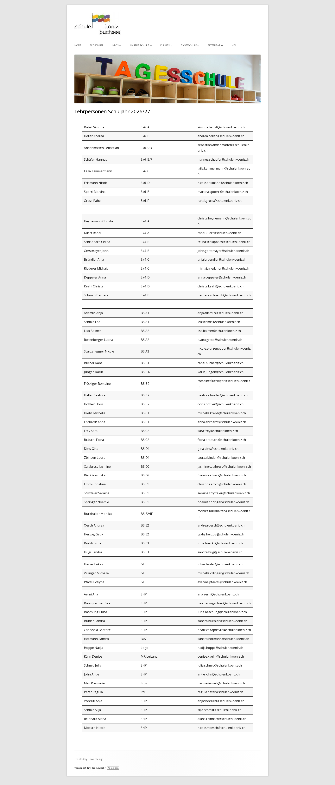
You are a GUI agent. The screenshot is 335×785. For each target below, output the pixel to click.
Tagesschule (189, 45)
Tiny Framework (95, 768)
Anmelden (113, 768)
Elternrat (214, 45)
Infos (115, 45)
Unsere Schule (139, 45)
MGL (234, 45)
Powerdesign (96, 759)
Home (77, 45)
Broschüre (96, 45)
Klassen (165, 45)
